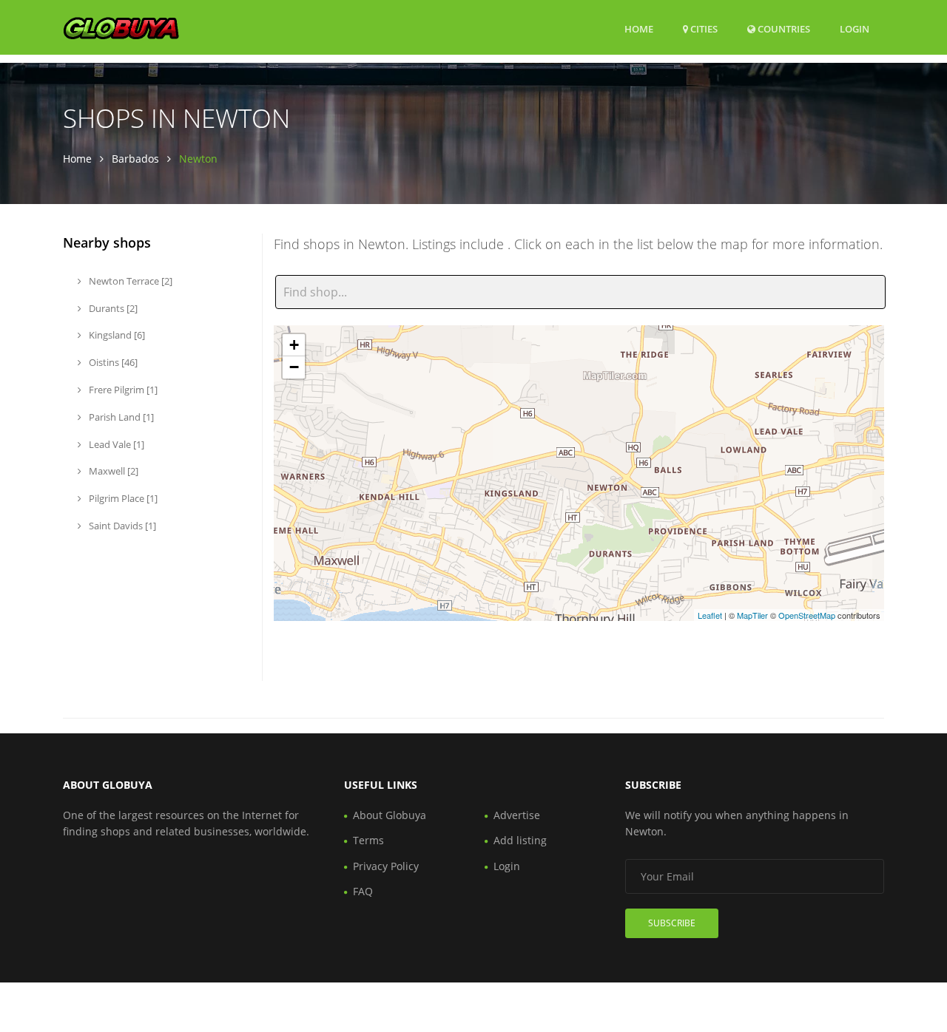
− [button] (294, 367)
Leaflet (710, 615)
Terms (368, 840)
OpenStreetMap (806, 615)
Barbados (135, 159)
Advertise (516, 815)
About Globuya (389, 815)
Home (638, 28)
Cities (703, 28)
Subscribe (671, 923)
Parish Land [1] (120, 417)
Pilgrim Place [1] (122, 498)
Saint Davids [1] (121, 525)
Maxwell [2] (112, 471)
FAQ (363, 891)
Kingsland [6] (116, 335)
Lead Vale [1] (115, 444)
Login (854, 28)
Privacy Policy (386, 866)
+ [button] (294, 345)
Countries (782, 28)
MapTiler (752, 615)
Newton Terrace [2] (129, 281)
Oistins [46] (112, 362)
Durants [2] (112, 308)
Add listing (520, 840)
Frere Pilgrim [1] (122, 389)
